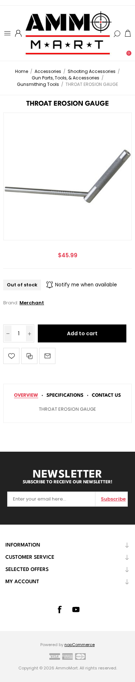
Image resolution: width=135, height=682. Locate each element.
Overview (26, 395)
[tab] (26, 395)
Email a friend (47, 356)
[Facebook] (59, 609)
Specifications (65, 395)
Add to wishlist (11, 356)
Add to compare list (29, 356)
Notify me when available (86, 284)
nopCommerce (79, 645)
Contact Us (106, 395)
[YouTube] (76, 609)
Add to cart (82, 333)
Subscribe (113, 499)
